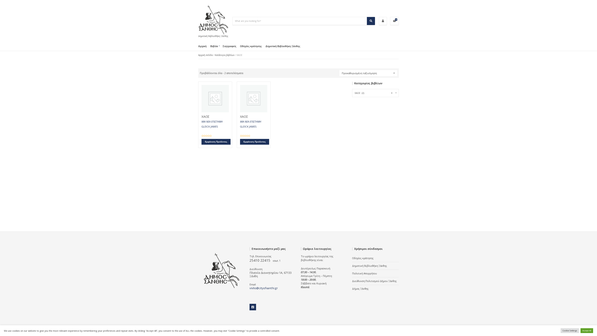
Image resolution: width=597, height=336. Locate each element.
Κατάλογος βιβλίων (225, 55)
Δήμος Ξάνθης (360, 288)
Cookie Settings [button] (569, 330)
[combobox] (375, 93)
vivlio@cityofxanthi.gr (264, 288)
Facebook (253, 307)
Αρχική (202, 46)
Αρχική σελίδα (205, 55)
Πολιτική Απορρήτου (364, 273)
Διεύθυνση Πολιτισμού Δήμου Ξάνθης (374, 281)
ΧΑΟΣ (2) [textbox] (373, 92)
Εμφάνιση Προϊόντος (216, 141)
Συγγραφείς (229, 46)
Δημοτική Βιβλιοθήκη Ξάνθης (283, 46)
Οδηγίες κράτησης (251, 46)
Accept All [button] (586, 330)
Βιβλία (214, 46)
